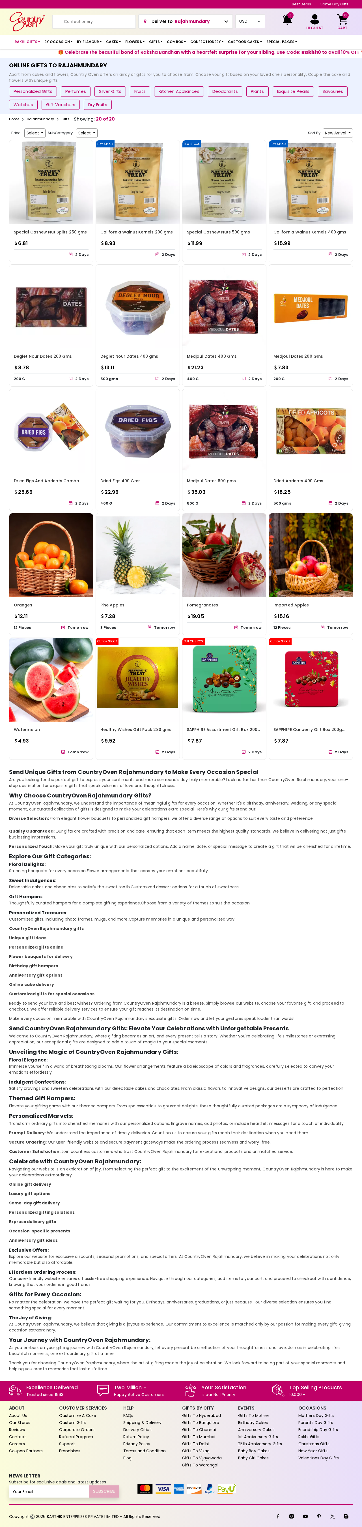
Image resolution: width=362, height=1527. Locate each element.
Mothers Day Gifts (316, 1415)
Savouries (332, 91)
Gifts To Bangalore (200, 1422)
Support (67, 1444)
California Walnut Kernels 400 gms (309, 232)
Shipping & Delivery (142, 1422)
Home (14, 119)
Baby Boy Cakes (254, 1451)
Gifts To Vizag (196, 1451)
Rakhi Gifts (308, 1437)
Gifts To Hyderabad (201, 1415)
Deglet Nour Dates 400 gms (129, 356)
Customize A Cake (77, 1415)
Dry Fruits (97, 105)
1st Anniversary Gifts (258, 1437)
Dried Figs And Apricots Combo (46, 481)
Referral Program (76, 1437)
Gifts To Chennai (199, 1429)
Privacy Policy (136, 1444)
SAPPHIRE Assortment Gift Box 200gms (227, 729)
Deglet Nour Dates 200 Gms (43, 356)
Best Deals (301, 4)
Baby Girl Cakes (253, 1458)
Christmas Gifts (314, 1444)
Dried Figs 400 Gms (120, 481)
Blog (127, 1458)
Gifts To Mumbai (199, 1437)
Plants (257, 91)
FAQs (128, 1415)
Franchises (69, 1451)
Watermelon (27, 729)
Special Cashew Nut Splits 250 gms (50, 232)
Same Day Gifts (334, 4)
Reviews (17, 1429)
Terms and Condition (144, 1451)
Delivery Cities (137, 1429)
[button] (27, 42)
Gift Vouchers (60, 105)
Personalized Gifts (33, 91)
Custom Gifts (72, 1422)
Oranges (23, 605)
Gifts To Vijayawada (202, 1458)
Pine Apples (112, 605)
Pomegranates (202, 605)
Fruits (140, 91)
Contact (17, 1437)
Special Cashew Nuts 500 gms (218, 232)
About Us (18, 1415)
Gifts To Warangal (200, 1465)
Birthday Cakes (253, 1422)
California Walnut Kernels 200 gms (136, 232)
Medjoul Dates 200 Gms (298, 356)
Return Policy (136, 1437)
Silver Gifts (110, 91)
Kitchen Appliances (179, 91)
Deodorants (225, 91)
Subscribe (104, 1491)
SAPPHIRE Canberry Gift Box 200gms (310, 729)
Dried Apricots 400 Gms (298, 481)
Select (33, 133)
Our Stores (19, 1422)
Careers (17, 1444)
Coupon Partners (26, 1451)
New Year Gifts (312, 1451)
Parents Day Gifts (315, 1422)
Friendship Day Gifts (318, 1429)
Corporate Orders (76, 1429)
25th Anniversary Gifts (260, 1444)
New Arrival (336, 133)
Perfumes (75, 91)
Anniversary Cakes (256, 1429)
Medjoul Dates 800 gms (211, 481)
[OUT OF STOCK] (138, 679)
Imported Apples (291, 605)
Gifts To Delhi (195, 1444)
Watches (23, 105)
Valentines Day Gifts (318, 1458)
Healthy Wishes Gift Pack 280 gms (135, 729)
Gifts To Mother (254, 1415)
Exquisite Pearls (293, 91)
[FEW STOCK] (138, 182)
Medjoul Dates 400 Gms (212, 356)
